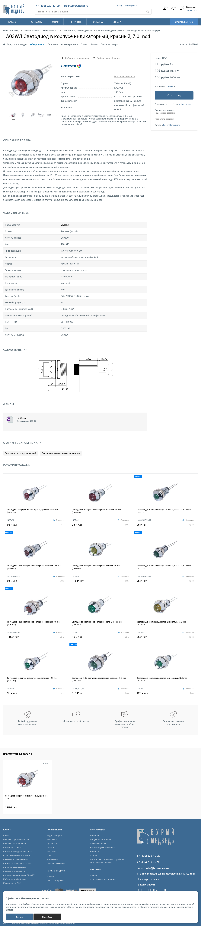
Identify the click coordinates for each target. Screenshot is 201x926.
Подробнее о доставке (165, 113)
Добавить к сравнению (77, 58)
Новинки (94, 835)
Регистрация (131, 5)
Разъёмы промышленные (16, 839)
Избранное (52, 859)
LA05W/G (10, 688)
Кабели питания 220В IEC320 (17, 863)
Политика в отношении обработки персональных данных (107, 861)
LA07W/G (75, 632)
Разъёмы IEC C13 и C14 (14, 843)
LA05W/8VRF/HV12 (14, 576)
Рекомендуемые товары (102, 847)
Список (93, 875)
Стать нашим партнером (102, 879)
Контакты (36, 21)
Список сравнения (56, 863)
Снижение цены (98, 843)
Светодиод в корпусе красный (20, 453)
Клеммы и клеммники (14, 871)
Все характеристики (124, 76)
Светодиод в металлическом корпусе (61, 453)
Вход (119, 5)
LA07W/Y (140, 632)
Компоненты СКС (12, 883)
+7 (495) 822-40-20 (48, 6)
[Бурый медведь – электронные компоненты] (13, 9)
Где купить (75, 21)
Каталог (13, 21)
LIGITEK (65, 224)
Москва (50, 876)
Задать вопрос (184, 21)
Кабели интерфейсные (14, 879)
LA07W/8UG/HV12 (144, 576)
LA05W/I (10, 520)
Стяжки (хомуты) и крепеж (16, 855)
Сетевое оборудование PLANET (18, 875)
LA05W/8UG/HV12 (144, 520)
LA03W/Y (75, 576)
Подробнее (47, 917)
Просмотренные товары (17, 754)
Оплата (117, 21)
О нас (55, 21)
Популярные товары (100, 839)
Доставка (97, 21)
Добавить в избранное (108, 58)
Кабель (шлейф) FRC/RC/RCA (17, 851)
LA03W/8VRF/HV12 (14, 632)
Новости (94, 851)
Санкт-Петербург (55, 880)
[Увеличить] (30, 80)
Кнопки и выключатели (14, 867)
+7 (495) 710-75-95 (148, 862)
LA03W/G (140, 688)
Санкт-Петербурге (171, 125)
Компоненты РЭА (12, 847)
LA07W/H (75, 520)
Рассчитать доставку (164, 119)
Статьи (93, 855)
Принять (19, 917)
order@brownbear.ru (75, 6)
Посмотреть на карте (150, 879)
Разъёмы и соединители (15, 859)
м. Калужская (185, 104)
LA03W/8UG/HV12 (79, 688)
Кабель (6, 835)
